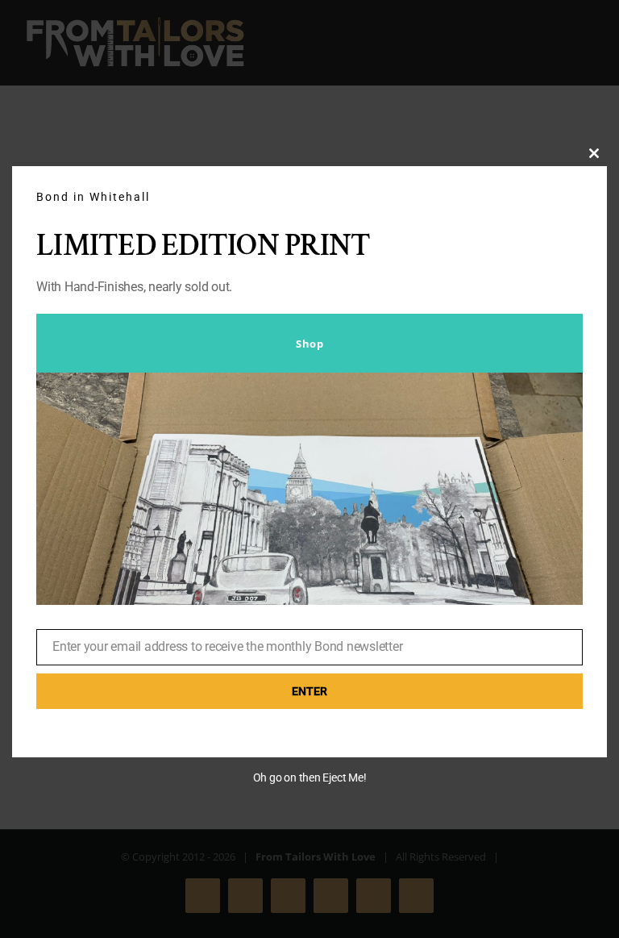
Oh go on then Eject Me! (310, 777)
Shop (309, 343)
